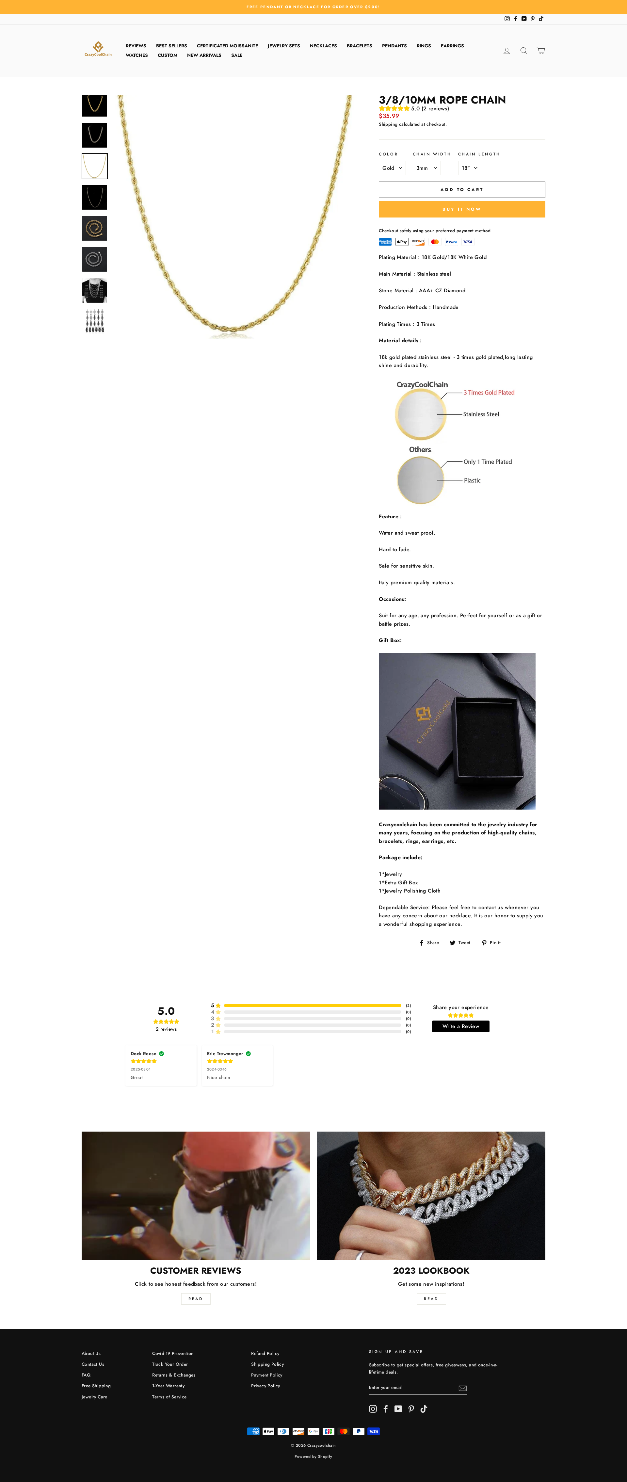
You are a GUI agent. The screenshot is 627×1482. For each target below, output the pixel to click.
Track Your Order (170, 1364)
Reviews (136, 45)
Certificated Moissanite (227, 45)
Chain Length (479, 154)
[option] (313, 6)
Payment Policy (266, 1375)
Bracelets (359, 45)
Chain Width (432, 154)
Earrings (452, 45)
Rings (424, 45)
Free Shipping (96, 1385)
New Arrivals (204, 55)
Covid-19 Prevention (173, 1353)
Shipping (388, 124)
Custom (167, 55)
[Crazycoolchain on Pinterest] (411, 1409)
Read (195, 1299)
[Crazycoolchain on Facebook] (386, 1409)
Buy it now (462, 209)
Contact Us (93, 1364)
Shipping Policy (267, 1364)
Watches (137, 55)
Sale (236, 55)
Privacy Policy (265, 1385)
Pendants (394, 45)
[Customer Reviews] (196, 1196)
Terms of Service (169, 1396)
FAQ (86, 1375)
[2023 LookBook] (431, 1196)
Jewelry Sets (284, 45)
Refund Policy (265, 1353)
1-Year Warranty (168, 1385)
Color (388, 154)
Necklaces (323, 45)
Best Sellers (171, 45)
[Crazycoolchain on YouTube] (398, 1409)
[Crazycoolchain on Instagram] (373, 1409)
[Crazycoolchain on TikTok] (424, 1409)
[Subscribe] (462, 1387)
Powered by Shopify (313, 1456)
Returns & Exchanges (174, 1375)
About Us (91, 1353)
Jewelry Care (94, 1396)
